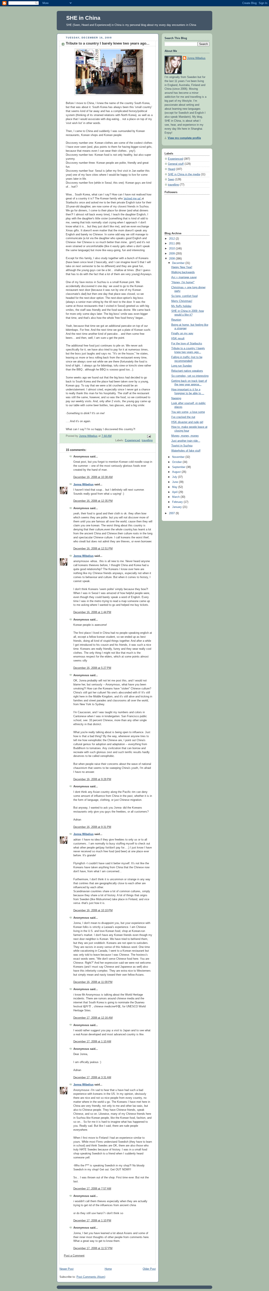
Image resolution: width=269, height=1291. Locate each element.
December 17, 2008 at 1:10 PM (92, 1220)
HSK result (178, 338)
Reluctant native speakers (187, 370)
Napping (176, 398)
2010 (172, 248)
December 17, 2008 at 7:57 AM (92, 1188)
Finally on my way (182, 333)
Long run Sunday (181, 365)
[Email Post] (149, 436)
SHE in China (83, 18)
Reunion (176, 319)
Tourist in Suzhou (182, 445)
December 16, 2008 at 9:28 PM (92, 779)
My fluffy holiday (181, 306)
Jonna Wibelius (83, 484)
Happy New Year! (181, 267)
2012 (172, 238)
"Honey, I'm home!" (183, 282)
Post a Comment (74, 1255)
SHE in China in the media (184, 174)
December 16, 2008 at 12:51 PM (93, 548)
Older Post (149, 1268)
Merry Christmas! (181, 301)
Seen (171, 179)
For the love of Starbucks (186, 343)
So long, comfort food (184, 296)
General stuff (176, 163)
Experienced (132, 440)
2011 (172, 243)
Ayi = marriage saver (184, 277)
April (175, 492)
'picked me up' (133, 198)
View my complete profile (184, 138)
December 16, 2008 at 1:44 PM (92, 612)
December (178, 263)
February (178, 502)
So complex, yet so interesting (189, 375)
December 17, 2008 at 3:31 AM (92, 1077)
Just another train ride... (185, 440)
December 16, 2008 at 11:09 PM (92, 982)
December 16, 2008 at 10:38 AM (93, 477)
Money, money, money (185, 435)
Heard (171, 169)
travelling (147, 440)
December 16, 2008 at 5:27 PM (92, 668)
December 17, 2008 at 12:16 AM (93, 1017)
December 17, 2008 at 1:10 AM (92, 1041)
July (175, 477)
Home (108, 1268)
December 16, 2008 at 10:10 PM (93, 910)
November (178, 457)
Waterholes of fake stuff (185, 450)
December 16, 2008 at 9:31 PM (92, 827)
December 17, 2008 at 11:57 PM (92, 1248)
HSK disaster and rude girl (187, 422)
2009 (172, 253)
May (175, 487)
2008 (172, 258)
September (179, 467)
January (177, 507)
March (176, 496)
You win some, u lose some (188, 412)
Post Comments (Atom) (90, 1276)
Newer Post (66, 1268)
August (177, 471)
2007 (172, 513)
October (177, 462)
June (175, 482)
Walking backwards (183, 272)
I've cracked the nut (183, 417)
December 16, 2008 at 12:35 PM (93, 500)
